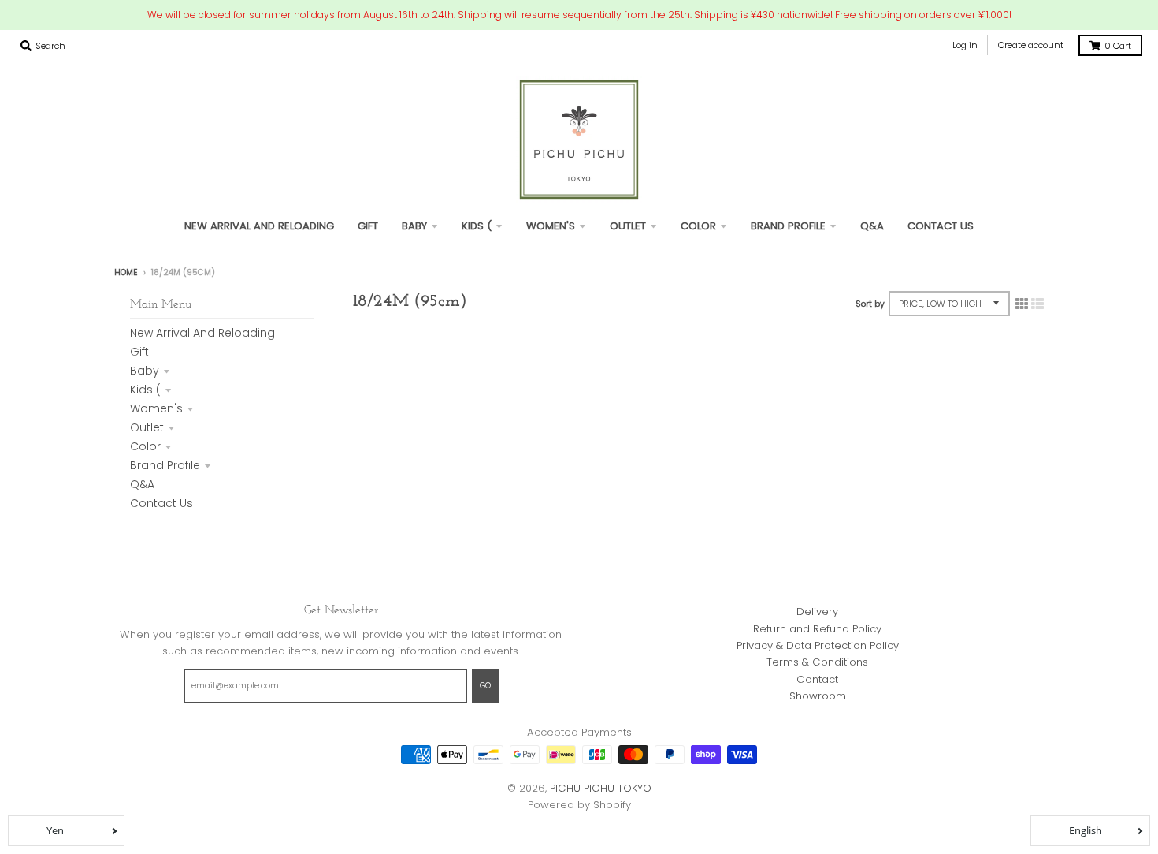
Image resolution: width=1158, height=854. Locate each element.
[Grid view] (1021, 303)
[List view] (1037, 303)
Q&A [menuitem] (872, 225)
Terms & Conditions (817, 661)
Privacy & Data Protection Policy (818, 645)
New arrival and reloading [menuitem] (259, 225)
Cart (1117, 45)
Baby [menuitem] (414, 225)
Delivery (817, 611)
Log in (965, 45)
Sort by (870, 304)
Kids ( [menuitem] (477, 225)
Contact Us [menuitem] (940, 225)
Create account (1030, 45)
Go (485, 686)
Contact (817, 679)
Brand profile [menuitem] (788, 225)
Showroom (817, 695)
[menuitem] (367, 226)
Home (126, 272)
